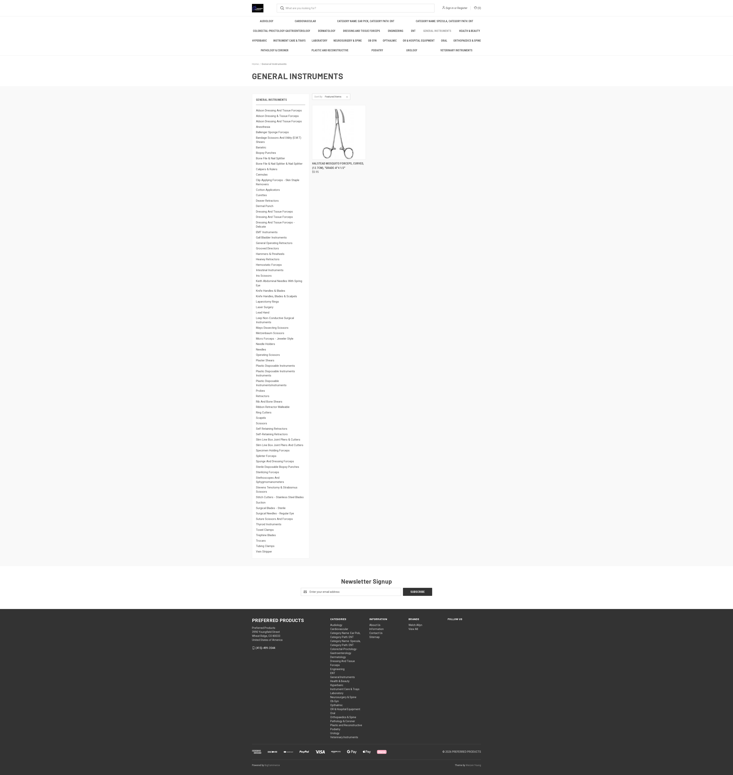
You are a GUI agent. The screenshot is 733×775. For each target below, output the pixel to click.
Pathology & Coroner (274, 50)
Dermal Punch (264, 206)
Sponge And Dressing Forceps (275, 461)
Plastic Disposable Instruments (275, 365)
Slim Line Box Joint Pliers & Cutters (278, 439)
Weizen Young (473, 765)
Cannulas (262, 174)
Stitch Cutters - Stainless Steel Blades (280, 497)
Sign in (450, 8)
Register (462, 8)
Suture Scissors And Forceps (274, 519)
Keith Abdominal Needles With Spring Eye (279, 283)
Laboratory (319, 40)
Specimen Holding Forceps (273, 450)
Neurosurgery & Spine (347, 40)
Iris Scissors (264, 275)
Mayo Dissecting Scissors (272, 327)
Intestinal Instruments (269, 270)
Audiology (266, 21)
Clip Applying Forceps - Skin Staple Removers (277, 182)
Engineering (395, 30)
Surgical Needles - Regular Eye (275, 513)
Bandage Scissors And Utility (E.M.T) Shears (278, 140)
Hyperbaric (259, 40)
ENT (413, 30)
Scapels (261, 418)
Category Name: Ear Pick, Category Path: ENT (365, 21)
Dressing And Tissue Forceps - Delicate (275, 225)
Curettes (261, 195)
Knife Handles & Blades (270, 290)
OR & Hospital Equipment (419, 40)
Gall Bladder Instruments (271, 237)
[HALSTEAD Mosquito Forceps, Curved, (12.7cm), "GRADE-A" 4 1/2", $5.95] (339, 132)
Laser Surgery (264, 307)
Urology (411, 50)
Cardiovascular (305, 21)
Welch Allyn (415, 625)
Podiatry (377, 50)
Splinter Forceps (266, 456)
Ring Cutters (263, 412)
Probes (260, 390)
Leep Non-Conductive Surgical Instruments (275, 320)
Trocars (261, 540)
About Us (374, 625)
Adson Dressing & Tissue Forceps (277, 116)
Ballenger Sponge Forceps (272, 132)
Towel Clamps (265, 530)
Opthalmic (390, 40)
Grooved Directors (267, 248)
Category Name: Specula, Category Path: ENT (444, 21)
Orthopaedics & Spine (467, 40)
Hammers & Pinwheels (270, 254)
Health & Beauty (469, 30)
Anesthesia (263, 127)
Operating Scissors (268, 355)
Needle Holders (265, 344)
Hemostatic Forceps (269, 265)
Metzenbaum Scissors (270, 333)
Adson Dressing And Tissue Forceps (279, 110)
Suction (261, 502)
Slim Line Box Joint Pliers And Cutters (279, 445)
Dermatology (326, 30)
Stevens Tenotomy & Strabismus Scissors (276, 490)
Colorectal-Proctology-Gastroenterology (281, 30)
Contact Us (376, 633)
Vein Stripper (264, 551)
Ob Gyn (372, 40)
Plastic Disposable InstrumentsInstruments (271, 383)
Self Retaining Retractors (271, 428)
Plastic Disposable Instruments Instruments (275, 373)
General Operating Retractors (274, 243)
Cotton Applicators (268, 190)
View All (413, 629)
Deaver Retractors (267, 200)
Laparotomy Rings (267, 301)
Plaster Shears (265, 360)
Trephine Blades (266, 535)
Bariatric (261, 147)
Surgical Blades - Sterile (271, 508)
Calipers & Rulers (266, 169)
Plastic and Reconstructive (330, 50)
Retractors (262, 396)
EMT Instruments (267, 232)
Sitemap (374, 637)
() (479, 8)
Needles (261, 349)
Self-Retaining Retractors (272, 434)
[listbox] (337, 97)
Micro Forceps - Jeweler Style (274, 338)
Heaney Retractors (267, 259)
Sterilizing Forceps (267, 472)
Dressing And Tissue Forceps (361, 30)
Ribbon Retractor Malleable (273, 407)
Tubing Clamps (265, 546)
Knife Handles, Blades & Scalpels (276, 296)
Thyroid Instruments (268, 524)
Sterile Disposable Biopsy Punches (277, 467)
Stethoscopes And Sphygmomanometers (270, 480)
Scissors (261, 423)
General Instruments (437, 30)
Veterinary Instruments (456, 50)
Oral (444, 40)
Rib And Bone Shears (269, 401)
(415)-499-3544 (265, 648)
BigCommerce (272, 765)
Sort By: (318, 96)
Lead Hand (262, 312)
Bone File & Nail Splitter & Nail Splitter (279, 163)
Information (376, 629)
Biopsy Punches (266, 153)
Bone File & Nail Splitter (270, 158)
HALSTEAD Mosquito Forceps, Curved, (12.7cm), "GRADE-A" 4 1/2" (338, 166)
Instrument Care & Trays (289, 40)
